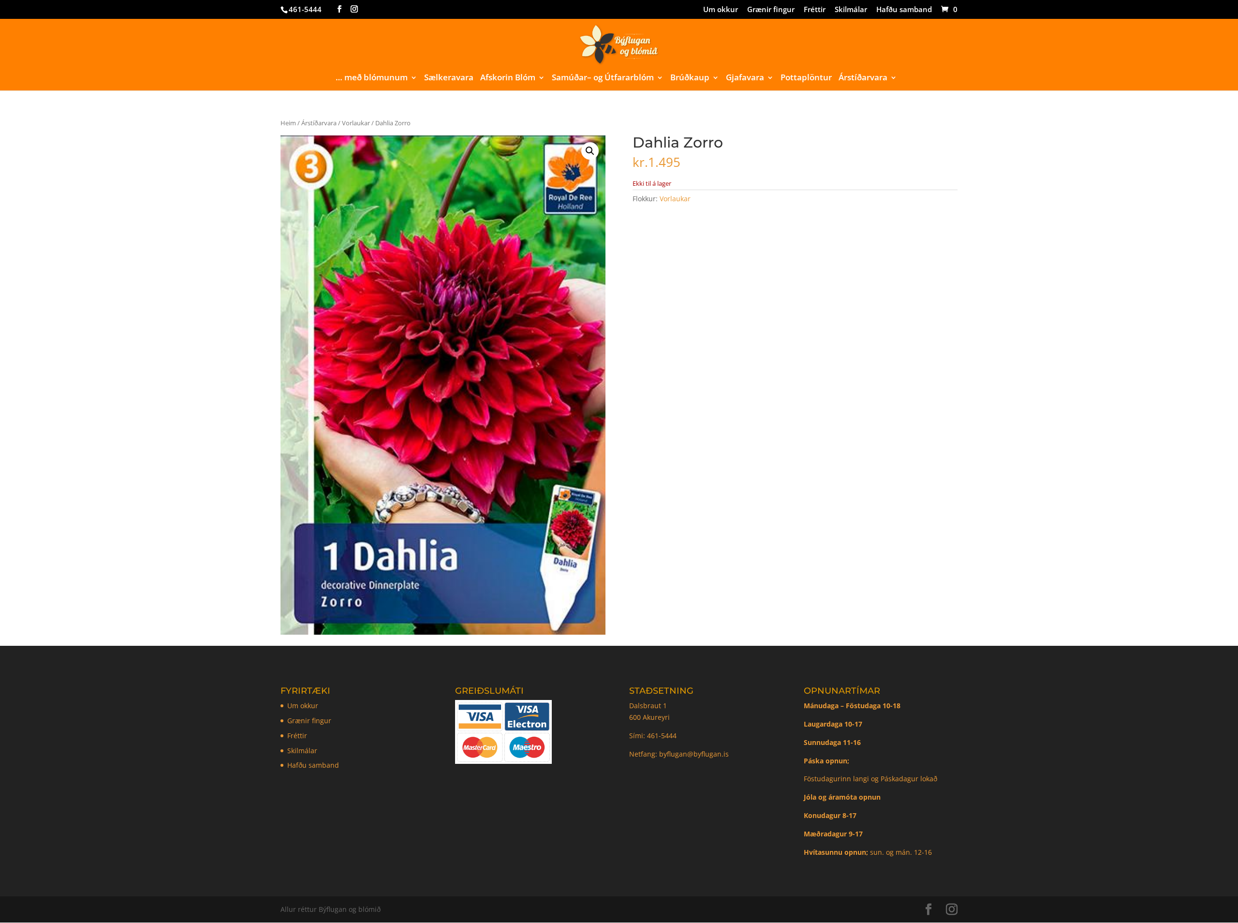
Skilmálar (851, 10)
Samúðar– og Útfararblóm (603, 78)
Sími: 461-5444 (653, 735)
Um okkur (720, 10)
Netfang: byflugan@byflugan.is (679, 754)
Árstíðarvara (863, 78)
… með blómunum (372, 78)
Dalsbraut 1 (648, 705)
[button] (590, 151)
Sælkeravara (448, 78)
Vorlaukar (356, 123)
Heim (288, 123)
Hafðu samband (904, 10)
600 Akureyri (649, 717)
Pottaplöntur (806, 78)
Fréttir (814, 10)
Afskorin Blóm (507, 78)
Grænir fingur (771, 10)
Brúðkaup (689, 78)
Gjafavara (745, 78)
